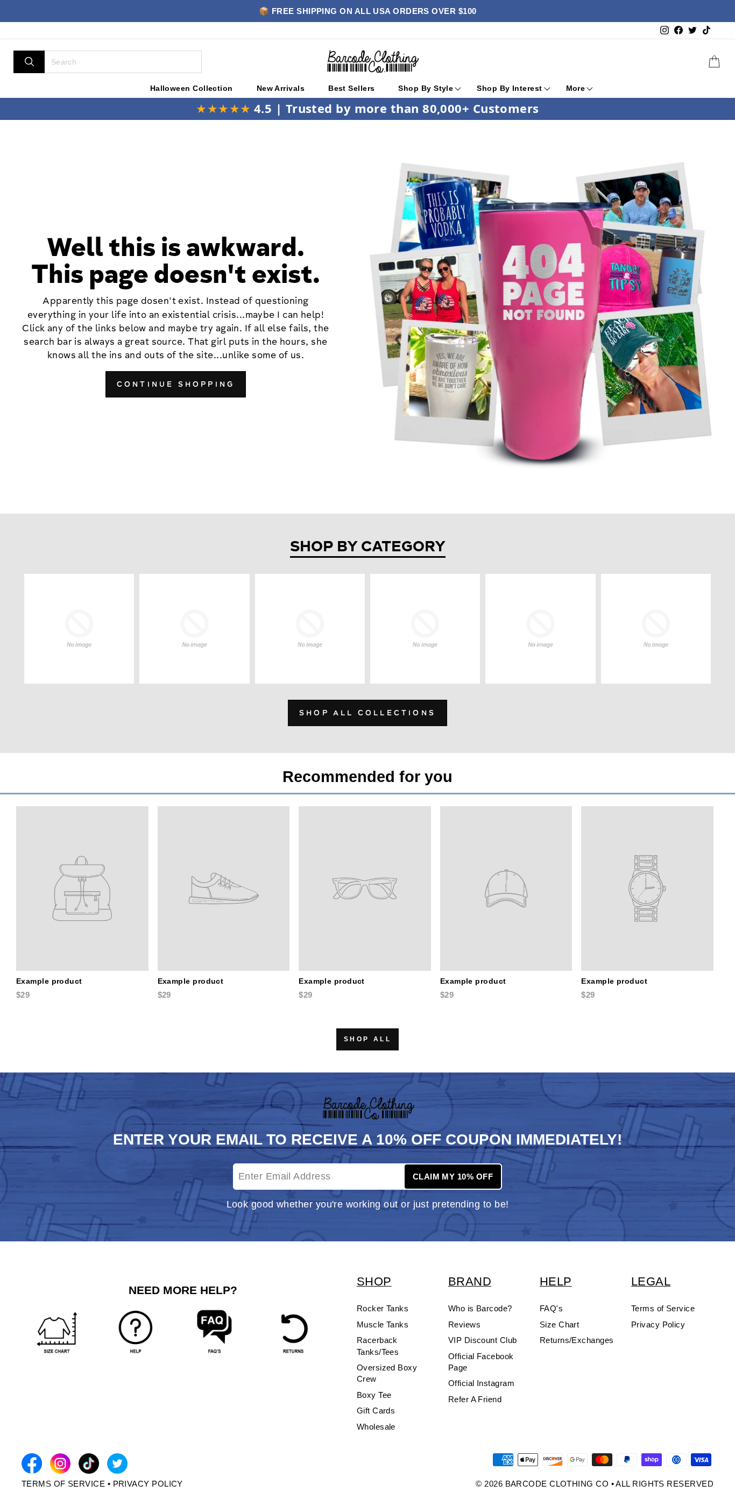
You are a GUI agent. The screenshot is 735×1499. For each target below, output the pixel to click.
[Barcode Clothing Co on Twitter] (117, 1465)
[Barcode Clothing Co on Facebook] (32, 1465)
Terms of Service (663, 1308)
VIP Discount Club (482, 1340)
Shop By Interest (509, 88)
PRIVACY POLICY (148, 1483)
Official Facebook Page (481, 1362)
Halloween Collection (191, 88)
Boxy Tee (374, 1394)
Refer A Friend (474, 1399)
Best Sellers (351, 88)
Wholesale (376, 1426)
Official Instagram (481, 1383)
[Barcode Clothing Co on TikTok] (89, 1465)
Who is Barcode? (480, 1308)
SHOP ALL (368, 1039)
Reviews (464, 1324)
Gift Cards (376, 1410)
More (575, 88)
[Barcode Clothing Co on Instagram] (60, 1465)
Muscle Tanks (382, 1324)
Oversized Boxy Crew (387, 1373)
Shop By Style (425, 88)
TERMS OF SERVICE (63, 1483)
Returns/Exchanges (577, 1340)
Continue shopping (176, 385)
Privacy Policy (658, 1324)
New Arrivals (281, 88)
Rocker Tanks (382, 1308)
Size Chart (559, 1324)
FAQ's (551, 1308)
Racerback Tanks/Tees (378, 1345)
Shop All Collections (367, 713)
